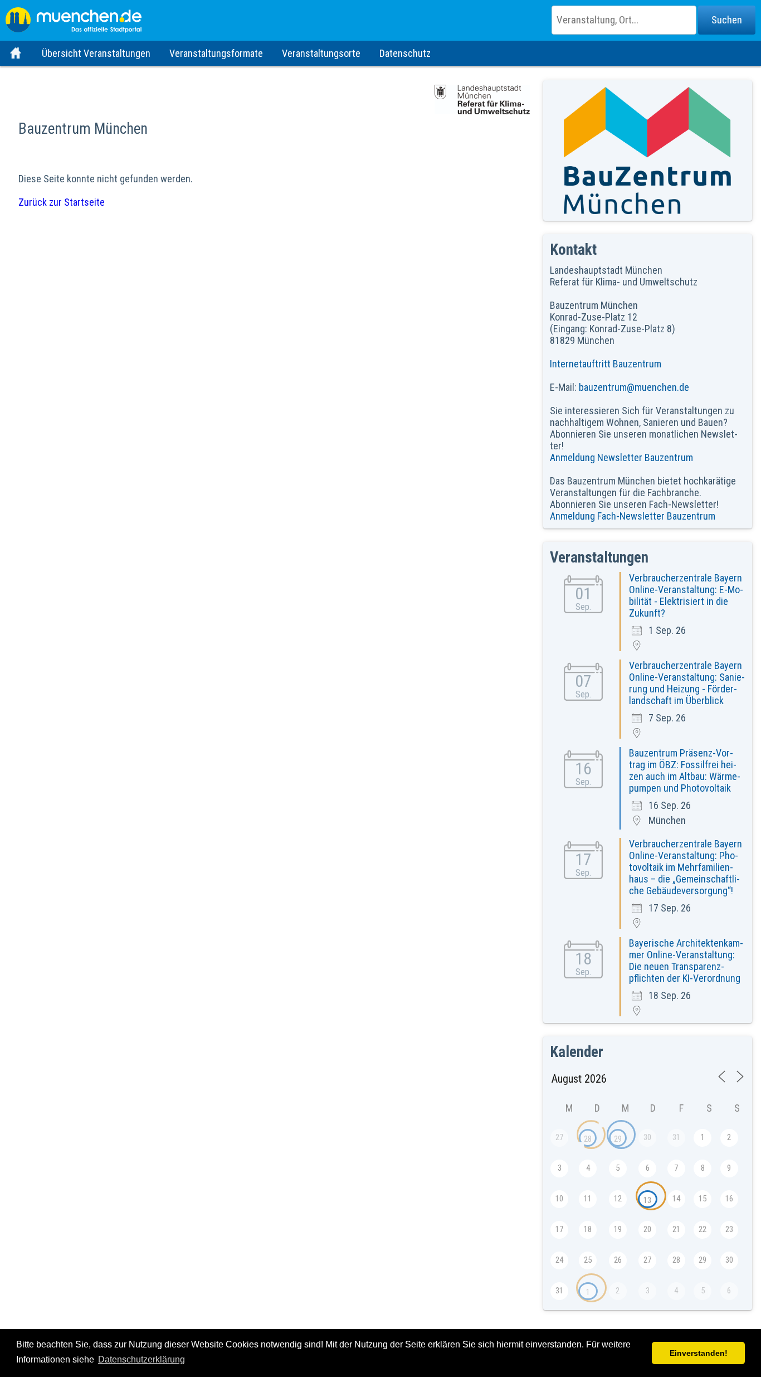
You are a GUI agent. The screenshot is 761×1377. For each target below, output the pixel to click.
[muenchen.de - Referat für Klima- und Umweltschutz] (380, 16)
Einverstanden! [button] (699, 1353)
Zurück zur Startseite (61, 202)
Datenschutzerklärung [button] (141, 1359)
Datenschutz (405, 53)
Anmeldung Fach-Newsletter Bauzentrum (632, 516)
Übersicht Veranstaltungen (96, 53)
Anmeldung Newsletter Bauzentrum (621, 457)
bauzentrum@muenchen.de (634, 387)
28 (588, 1139)
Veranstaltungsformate (216, 53)
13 (647, 1200)
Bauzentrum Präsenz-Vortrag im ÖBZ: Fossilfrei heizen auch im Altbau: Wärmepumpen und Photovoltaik (684, 770)
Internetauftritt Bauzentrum (605, 364)
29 (618, 1139)
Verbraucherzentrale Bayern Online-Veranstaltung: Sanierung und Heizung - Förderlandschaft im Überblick (687, 683)
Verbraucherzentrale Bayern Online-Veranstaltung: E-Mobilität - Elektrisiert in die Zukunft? (686, 595)
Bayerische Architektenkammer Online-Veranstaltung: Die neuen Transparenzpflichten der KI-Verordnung (686, 960)
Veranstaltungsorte (321, 53)
